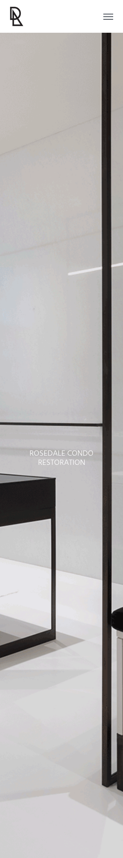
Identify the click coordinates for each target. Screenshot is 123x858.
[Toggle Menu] (108, 17)
